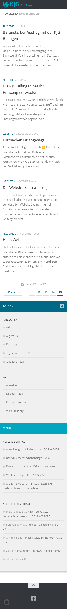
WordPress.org (15, 411)
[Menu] (62, 4)
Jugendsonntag (15, 361)
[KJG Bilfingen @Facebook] (62, 306)
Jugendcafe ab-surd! (18, 353)
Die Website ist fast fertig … (26, 187)
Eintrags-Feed (14, 393)
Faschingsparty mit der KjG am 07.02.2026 (30, 466)
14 (53, 292)
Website (8, 133)
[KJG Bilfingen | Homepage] (23, 4)
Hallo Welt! (12, 239)
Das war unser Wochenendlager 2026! (28, 458)
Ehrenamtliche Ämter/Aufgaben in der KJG (37, 550)
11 (32, 292)
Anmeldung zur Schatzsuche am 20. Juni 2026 (32, 449)
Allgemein (9, 26)
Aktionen (11, 327)
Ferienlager (12, 344)
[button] (6, 602)
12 (39, 292)
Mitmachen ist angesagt (23, 140)
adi (7, 550)
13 (46, 292)
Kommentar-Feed (16, 402)
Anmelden (12, 385)
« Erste (10, 292)
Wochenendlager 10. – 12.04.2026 (26, 475)
